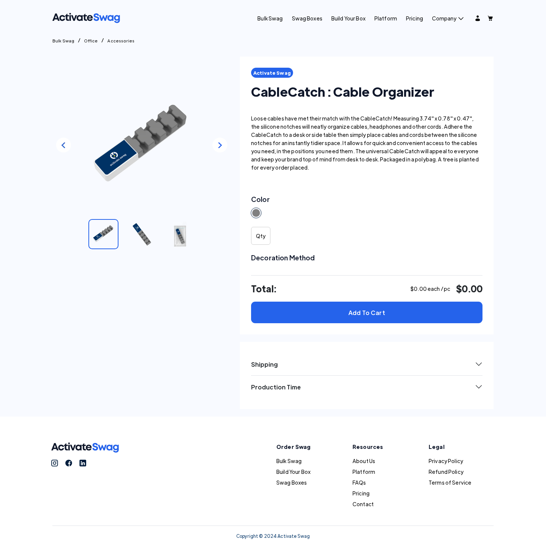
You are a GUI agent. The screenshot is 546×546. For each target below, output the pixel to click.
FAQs (359, 482)
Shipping (264, 364)
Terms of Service (450, 482)
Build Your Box (348, 18)
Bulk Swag (270, 18)
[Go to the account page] (477, 18)
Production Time (276, 387)
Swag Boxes (307, 18)
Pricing (414, 18)
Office (91, 40)
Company (444, 18)
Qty (261, 235)
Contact (363, 504)
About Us (363, 460)
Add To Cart (366, 313)
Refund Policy (446, 471)
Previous (63, 145)
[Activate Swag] (86, 17)
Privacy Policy (446, 460)
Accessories (120, 40)
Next (219, 145)
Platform (385, 18)
